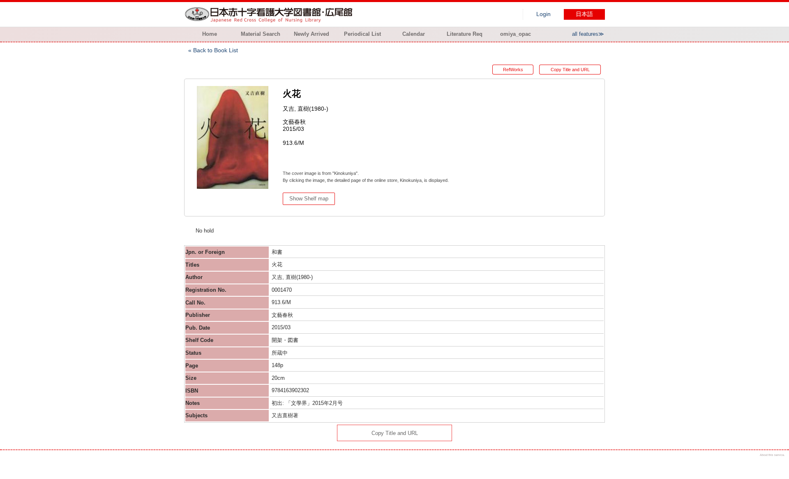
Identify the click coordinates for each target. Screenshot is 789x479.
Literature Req (464, 34)
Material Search (260, 34)
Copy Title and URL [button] (570, 69)
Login (543, 14)
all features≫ (588, 34)
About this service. (772, 455)
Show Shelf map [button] (308, 198)
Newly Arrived (311, 34)
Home (209, 34)
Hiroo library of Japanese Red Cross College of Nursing (270, 14)
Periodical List (362, 34)
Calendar (413, 34)
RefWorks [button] (513, 69)
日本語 (584, 14)
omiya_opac (515, 34)
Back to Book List (215, 50)
